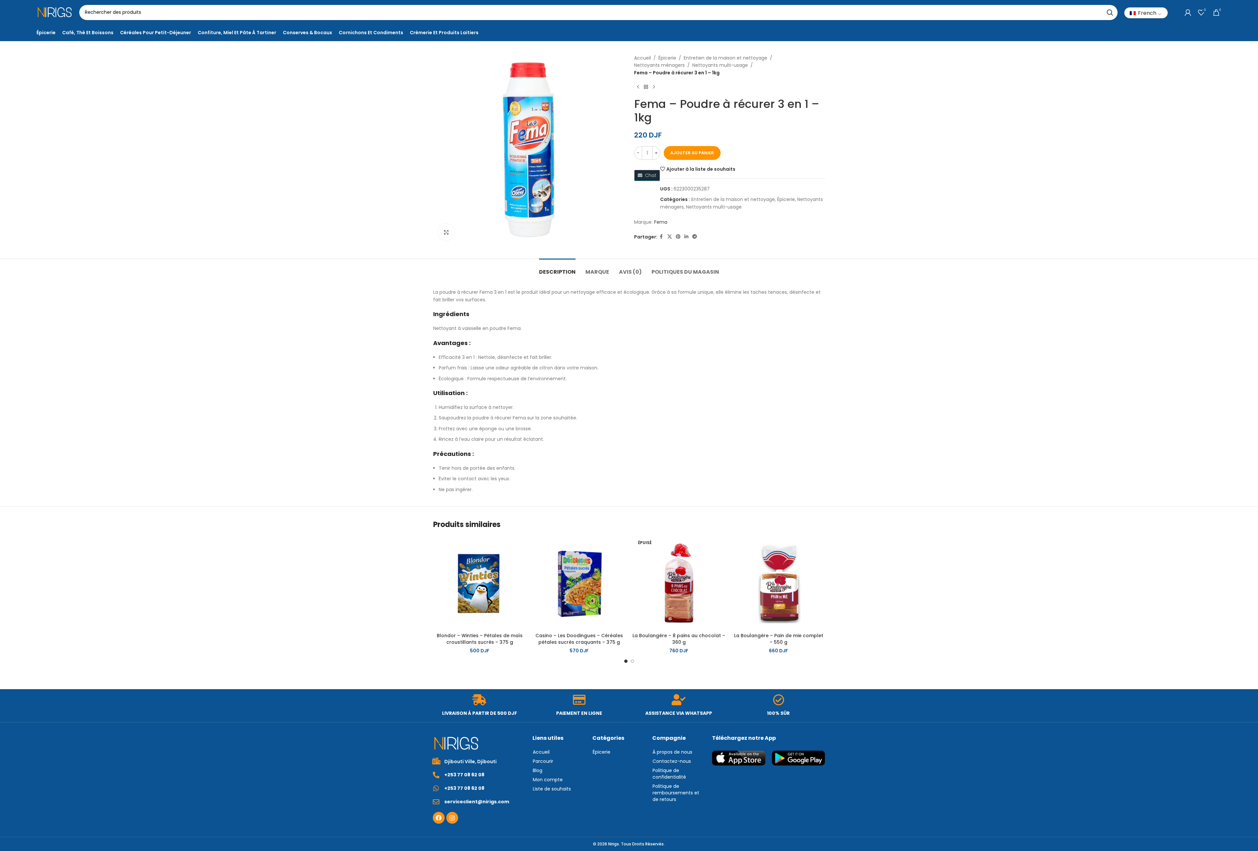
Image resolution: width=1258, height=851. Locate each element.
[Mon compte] (1188, 12)
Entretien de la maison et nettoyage (725, 58)
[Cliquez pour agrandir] (446, 232)
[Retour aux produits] (646, 87)
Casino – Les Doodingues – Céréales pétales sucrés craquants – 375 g (579, 638)
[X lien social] (669, 236)
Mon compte (548, 779)
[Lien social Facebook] (661, 236)
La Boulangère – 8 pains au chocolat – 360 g (678, 638)
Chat (649, 175)
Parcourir (543, 761)
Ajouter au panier (692, 153)
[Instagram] (452, 818)
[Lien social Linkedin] (686, 236)
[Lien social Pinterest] (678, 236)
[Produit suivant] (654, 87)
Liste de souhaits (552, 789)
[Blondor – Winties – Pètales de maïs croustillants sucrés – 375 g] (479, 583)
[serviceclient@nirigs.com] (436, 802)
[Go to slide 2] (632, 661)
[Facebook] (439, 818)
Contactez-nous (672, 761)
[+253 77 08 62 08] (436, 775)
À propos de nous (672, 752)
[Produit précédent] (638, 87)
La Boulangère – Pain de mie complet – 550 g (778, 638)
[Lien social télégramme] (694, 236)
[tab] (557, 269)
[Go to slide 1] (626, 661)
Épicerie (667, 58)
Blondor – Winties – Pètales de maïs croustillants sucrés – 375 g (480, 638)
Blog (537, 770)
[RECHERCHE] (1110, 12)
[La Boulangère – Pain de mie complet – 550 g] (778, 583)
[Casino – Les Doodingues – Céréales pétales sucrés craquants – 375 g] (579, 583)
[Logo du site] (55, 12)
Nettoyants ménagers (659, 65)
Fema (660, 222)
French (1146, 13)
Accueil (642, 58)
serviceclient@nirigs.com (476, 801)
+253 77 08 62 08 (464, 774)
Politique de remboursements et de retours (676, 793)
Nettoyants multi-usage (720, 65)
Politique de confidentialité (669, 773)
